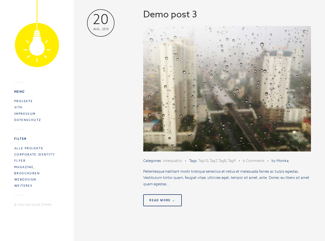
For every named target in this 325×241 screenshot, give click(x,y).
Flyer (20, 160)
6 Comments (253, 160)
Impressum (25, 113)
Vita (18, 107)
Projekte (23, 101)
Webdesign (25, 179)
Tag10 (203, 160)
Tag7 (213, 160)
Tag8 (222, 160)
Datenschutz (27, 120)
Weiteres (23, 185)
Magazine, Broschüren (27, 170)
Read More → (162, 200)
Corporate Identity (34, 154)
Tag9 (232, 160)
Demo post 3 (170, 14)
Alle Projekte (28, 148)
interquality (172, 160)
